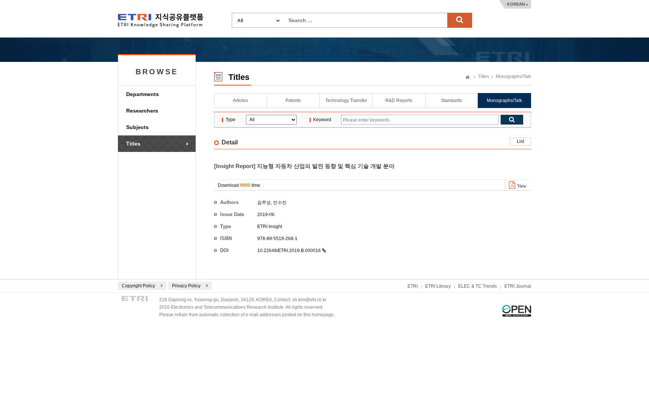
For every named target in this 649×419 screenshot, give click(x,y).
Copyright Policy (138, 285)
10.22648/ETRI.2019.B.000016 (289, 250)
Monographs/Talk (513, 76)
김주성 (264, 202)
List (520, 141)
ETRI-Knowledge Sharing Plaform (160, 20)
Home (467, 77)
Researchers (142, 111)
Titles (133, 144)
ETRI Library (438, 286)
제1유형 (516, 311)
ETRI (413, 286)
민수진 (280, 202)
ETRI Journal (517, 286)
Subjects (137, 127)
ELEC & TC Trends (477, 286)
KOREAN (516, 4)
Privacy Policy (186, 285)
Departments (142, 94)
